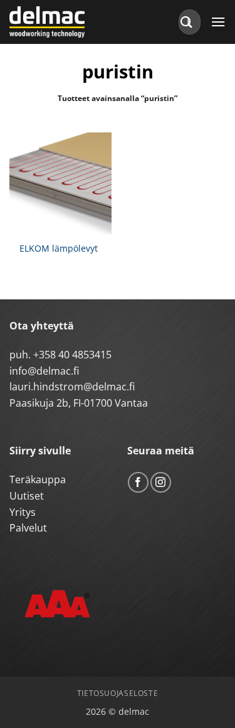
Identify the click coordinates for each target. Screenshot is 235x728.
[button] (218, 21)
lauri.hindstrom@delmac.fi (72, 386)
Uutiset (26, 496)
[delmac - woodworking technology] (65, 22)
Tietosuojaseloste (117, 693)
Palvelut (28, 528)
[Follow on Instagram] (160, 482)
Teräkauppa (37, 479)
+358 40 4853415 (72, 354)
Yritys (22, 512)
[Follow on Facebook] (138, 482)
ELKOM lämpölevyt (58, 248)
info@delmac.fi (44, 371)
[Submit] (186, 21)
